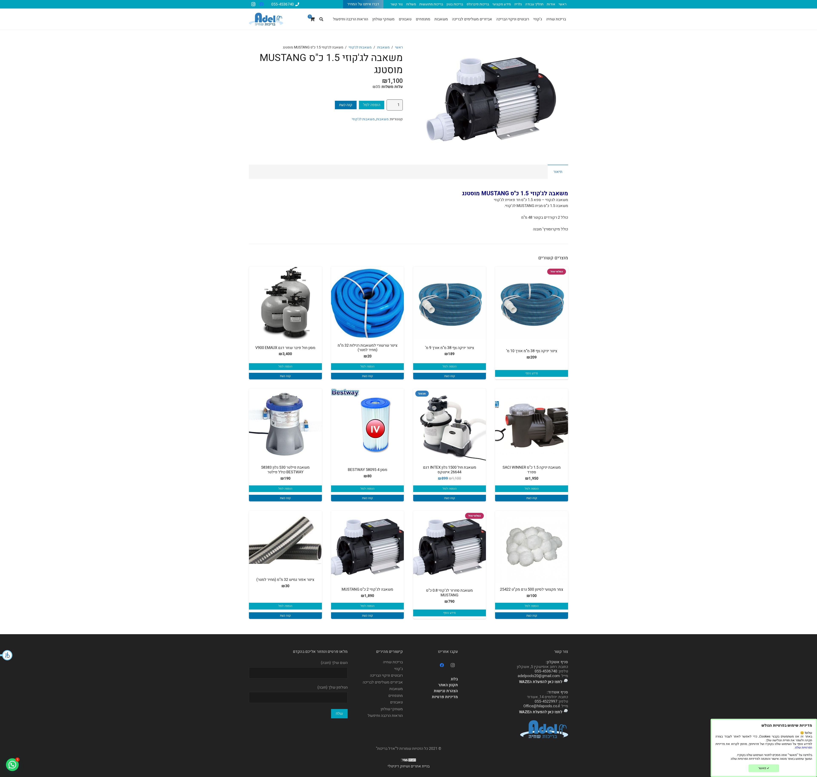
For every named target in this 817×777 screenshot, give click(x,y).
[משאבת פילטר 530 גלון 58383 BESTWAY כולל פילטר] (285, 424)
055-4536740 (546, 671)
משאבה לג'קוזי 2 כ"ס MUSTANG (367, 589)
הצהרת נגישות (446, 691)
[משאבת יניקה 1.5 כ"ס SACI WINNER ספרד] (531, 424)
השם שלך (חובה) (334, 663)
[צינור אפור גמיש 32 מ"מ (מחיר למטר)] (285, 537)
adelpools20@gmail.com (539, 676)
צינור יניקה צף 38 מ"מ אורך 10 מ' (531, 351)
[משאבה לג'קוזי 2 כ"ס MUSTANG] (367, 547)
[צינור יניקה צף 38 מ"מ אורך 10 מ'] (531, 303)
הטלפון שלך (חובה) (332, 687)
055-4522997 (546, 701)
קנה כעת (345, 105)
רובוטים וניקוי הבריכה (386, 675)
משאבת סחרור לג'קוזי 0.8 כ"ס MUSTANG (449, 593)
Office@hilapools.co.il (541, 706)
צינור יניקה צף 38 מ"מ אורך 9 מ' (449, 348)
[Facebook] (261, 4)
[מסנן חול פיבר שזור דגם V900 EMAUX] (285, 303)
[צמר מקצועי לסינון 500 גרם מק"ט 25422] (531, 547)
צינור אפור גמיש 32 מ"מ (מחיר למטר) (285, 580)
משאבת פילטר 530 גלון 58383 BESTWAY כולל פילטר (285, 470)
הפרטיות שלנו (803, 747)
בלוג (454, 679)
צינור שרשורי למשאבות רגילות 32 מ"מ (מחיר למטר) (367, 348)
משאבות (383, 47)
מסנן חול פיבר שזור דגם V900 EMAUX (285, 348)
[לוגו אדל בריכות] (266, 19)
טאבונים (396, 702)
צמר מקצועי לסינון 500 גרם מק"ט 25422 (531, 589)
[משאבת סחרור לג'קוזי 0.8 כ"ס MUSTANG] (449, 547)
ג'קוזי (398, 669)
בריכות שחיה (393, 662)
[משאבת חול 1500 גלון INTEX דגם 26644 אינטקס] (449, 424)
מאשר (763, 768)
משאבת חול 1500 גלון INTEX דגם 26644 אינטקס (449, 470)
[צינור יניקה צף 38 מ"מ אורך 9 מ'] (449, 303)
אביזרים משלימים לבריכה (383, 682)
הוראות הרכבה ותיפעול (385, 716)
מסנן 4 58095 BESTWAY (367, 470)
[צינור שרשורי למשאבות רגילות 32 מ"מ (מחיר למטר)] (367, 303)
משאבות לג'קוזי (360, 47)
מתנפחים (395, 696)
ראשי (399, 47)
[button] (6, 655)
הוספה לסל (371, 105)
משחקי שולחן (392, 709)
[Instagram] (253, 4)
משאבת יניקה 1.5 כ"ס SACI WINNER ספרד (532, 470)
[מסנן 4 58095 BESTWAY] (367, 424)
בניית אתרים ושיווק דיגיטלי (409, 766)
